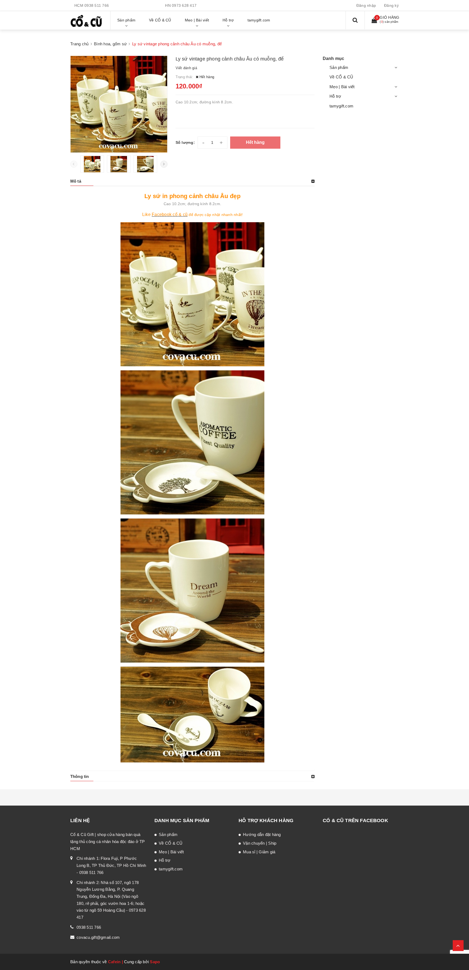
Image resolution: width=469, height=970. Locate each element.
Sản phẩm (338, 67)
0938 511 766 (96, 5)
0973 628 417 (184, 5)
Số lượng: (185, 142)
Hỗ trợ (335, 96)
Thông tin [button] (79, 776)
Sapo (155, 961)
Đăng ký (391, 5)
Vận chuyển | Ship (259, 843)
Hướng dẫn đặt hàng (262, 834)
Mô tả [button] (75, 181)
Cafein (114, 961)
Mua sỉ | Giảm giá (259, 852)
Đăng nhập (366, 5)
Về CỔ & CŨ (341, 77)
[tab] (192, 181)
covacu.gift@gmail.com (98, 937)
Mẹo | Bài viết (342, 86)
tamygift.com (341, 106)
